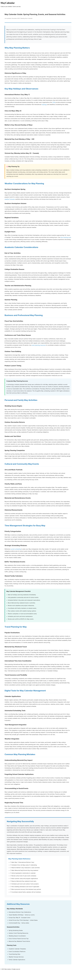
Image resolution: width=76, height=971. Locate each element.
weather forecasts (10, 199)
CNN (53, 102)
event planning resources (39, 345)
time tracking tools (65, 237)
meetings (44, 104)
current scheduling (16, 549)
